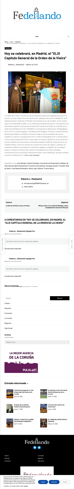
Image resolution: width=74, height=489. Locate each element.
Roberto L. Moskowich (16, 65)
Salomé (40, 168)
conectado (19, 286)
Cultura (7, 303)
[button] (37, 36)
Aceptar (43, 482)
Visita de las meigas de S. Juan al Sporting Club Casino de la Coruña (23, 392)
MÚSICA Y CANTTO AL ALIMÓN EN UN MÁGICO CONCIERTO (23, 420)
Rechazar (54, 482)
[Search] (68, 36)
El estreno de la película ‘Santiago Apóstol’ (44, 166)
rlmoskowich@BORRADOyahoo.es (36, 183)
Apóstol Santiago (33, 163)
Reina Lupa (33, 168)
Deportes (8, 308)
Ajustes (26, 486)
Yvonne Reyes (49, 168)
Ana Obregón (21, 163)
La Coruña (8, 318)
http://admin (28, 187)
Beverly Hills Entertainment (18, 166)
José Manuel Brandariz (19, 168)
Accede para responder (13, 249)
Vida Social (8, 48)
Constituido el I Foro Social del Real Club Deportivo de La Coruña (57, 392)
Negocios (8, 323)
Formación (8, 313)
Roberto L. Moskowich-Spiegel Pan (22, 231)
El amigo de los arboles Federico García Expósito (22, 406)
